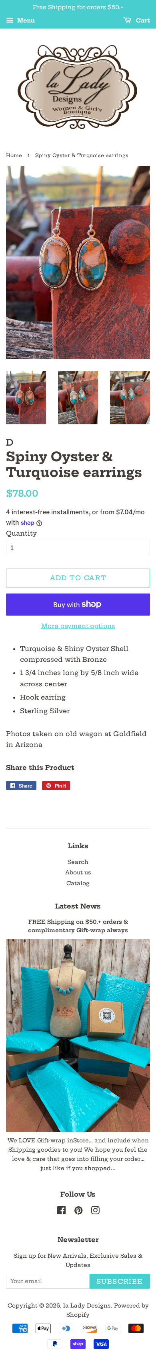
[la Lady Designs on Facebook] (61, 1212)
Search (78, 862)
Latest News (78, 906)
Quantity (21, 533)
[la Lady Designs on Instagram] (95, 1212)
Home (14, 155)
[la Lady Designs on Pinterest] (78, 1212)
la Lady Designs (87, 1305)
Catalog (78, 883)
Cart (142, 20)
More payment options (78, 626)
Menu (25, 20)
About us (78, 872)
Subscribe (119, 1281)
